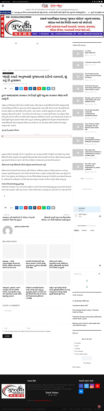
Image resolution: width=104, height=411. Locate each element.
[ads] (87, 281)
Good (76, 346)
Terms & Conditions (87, 409)
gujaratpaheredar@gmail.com (42, 400)
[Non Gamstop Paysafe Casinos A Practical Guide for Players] (78, 76)
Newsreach (28, 409)
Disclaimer (77, 409)
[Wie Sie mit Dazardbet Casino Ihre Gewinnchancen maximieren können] (78, 112)
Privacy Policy (97, 409)
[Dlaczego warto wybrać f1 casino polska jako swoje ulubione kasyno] (78, 100)
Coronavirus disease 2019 (92, 62)
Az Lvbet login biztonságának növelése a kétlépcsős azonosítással (92, 139)
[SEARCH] (99, 274)
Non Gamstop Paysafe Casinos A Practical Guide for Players (93, 75)
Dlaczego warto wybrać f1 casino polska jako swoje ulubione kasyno (93, 99)
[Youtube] (97, 386)
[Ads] (52, 26)
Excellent (78, 343)
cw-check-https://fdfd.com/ (81, 301)
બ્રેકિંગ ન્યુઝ (10, 73)
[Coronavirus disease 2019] (78, 65)
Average (77, 348)
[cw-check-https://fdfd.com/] (78, 53)
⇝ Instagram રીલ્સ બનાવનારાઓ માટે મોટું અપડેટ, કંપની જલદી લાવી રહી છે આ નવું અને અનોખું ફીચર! (43, 12)
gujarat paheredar (8, 84)
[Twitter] (86, 386)
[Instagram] (92, 386)
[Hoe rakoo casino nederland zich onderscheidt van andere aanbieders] (78, 166)
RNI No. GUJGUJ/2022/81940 (20, 1)
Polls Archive (76, 367)
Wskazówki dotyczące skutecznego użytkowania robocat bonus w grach (93, 87)
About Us (64, 409)
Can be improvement (81, 354)
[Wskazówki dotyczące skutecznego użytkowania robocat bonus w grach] (78, 88)
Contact (71, 409)
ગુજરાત (4, 73)
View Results (87, 363)
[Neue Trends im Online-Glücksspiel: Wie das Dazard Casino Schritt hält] (78, 126)
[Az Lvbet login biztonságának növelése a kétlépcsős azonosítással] (78, 140)
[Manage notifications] (99, 406)
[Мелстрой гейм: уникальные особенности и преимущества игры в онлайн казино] (78, 152)
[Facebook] (81, 386)
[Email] (81, 391)
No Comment (79, 351)
